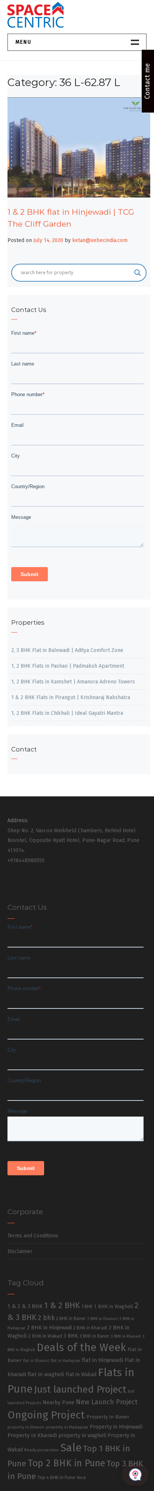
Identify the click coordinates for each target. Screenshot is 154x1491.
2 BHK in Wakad (45, 1336)
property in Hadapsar (67, 1427)
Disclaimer (20, 1251)
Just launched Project (80, 1389)
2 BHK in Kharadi (90, 1328)
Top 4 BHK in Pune (56, 1477)
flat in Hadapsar (65, 1360)
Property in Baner (107, 1417)
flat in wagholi (46, 1374)
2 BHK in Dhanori (102, 1318)
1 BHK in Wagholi (113, 1307)
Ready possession (41, 1450)
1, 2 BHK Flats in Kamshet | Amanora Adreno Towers (73, 682)
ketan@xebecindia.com (99, 240)
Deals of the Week (81, 1347)
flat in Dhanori (36, 1360)
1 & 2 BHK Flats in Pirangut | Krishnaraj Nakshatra (70, 697)
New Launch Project (107, 1402)
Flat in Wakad (80, 1374)
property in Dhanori (25, 1427)
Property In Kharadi (32, 1435)
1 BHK (87, 1306)
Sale (70, 1447)
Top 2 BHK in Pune (66, 1463)
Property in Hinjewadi (116, 1426)
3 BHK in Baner (94, 1336)
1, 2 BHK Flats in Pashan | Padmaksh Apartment (67, 666)
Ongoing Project (46, 1415)
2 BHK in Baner (71, 1318)
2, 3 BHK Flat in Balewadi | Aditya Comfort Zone (67, 650)
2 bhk (46, 1318)
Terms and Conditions (32, 1236)
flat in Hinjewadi (102, 1360)
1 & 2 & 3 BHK (25, 1306)
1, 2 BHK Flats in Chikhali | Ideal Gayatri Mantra (67, 713)
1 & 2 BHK (62, 1305)
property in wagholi (82, 1435)
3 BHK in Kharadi (126, 1336)
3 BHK (71, 1336)
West (81, 1477)
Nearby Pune (58, 1402)
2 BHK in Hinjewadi (49, 1327)
